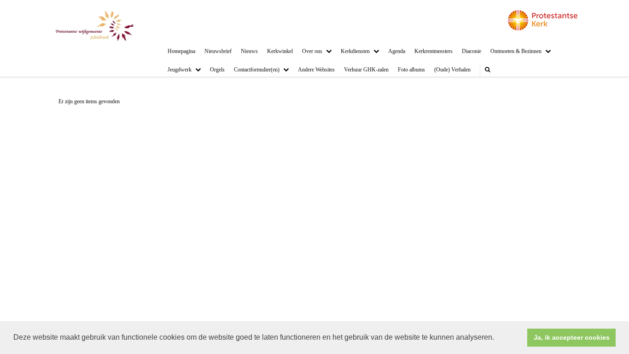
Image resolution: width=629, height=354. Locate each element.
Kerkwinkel (280, 51)
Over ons (312, 51)
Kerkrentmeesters (433, 51)
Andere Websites (316, 69)
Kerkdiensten (355, 51)
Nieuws (249, 51)
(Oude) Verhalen (452, 69)
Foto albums (411, 69)
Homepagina (181, 51)
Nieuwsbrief (218, 51)
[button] (497, 338)
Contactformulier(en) (257, 69)
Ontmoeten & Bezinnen (516, 51)
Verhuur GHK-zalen (366, 69)
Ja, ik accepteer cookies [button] (572, 337)
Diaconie (471, 51)
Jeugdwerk (180, 69)
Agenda (396, 51)
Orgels (217, 69)
